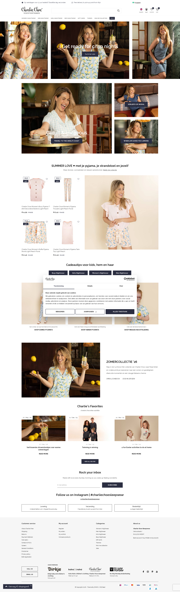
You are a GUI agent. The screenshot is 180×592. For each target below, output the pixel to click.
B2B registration (26, 557)
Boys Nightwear (70, 18)
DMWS (96, 587)
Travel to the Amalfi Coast (66, 141)
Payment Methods (27, 537)
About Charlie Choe (27, 528)
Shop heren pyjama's (90, 330)
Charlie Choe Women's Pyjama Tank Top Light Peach (66, 250)
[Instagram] (148, 571)
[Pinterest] (152, 571)
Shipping (24, 531)
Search (118, 10)
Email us (29, 574)
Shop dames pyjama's (43, 330)
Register (61, 528)
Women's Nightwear (29, 18)
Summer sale (90, 54)
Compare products (64, 537)
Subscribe (112, 485)
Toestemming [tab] (59, 286)
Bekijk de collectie (110, 170)
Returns (24, 534)
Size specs (25, 540)
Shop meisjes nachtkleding (136, 330)
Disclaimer (25, 551)
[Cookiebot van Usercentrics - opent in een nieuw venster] (125, 279)
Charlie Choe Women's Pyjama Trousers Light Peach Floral (64, 208)
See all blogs (90, 461)
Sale (112, 18)
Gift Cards (81, 18)
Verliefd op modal (136, 104)
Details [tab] (90, 286)
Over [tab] (121, 286)
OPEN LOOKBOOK (113, 379)
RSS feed (102, 587)
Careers (24, 545)
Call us (30, 569)
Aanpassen (89, 311)
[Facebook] (143, 571)
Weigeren (60, 311)
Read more (43, 454)
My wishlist (62, 534)
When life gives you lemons (136, 141)
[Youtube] (157, 571)
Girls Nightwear (56, 18)
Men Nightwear (43, 18)
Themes (89, 18)
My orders (62, 531)
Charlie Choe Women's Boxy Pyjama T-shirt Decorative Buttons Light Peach (36, 208)
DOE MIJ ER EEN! (129, 379)
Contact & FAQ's (26, 542)
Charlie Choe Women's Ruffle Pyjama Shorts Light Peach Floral (35, 250)
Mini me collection (100, 18)
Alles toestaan (120, 311)
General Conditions (27, 548)
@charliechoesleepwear (90, 499)
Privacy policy (26, 554)
